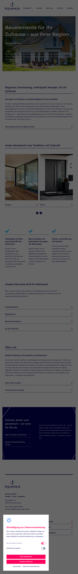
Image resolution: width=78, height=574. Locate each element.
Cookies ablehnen (26, 562)
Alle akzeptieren (26, 557)
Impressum (17, 566)
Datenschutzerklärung (31, 566)
